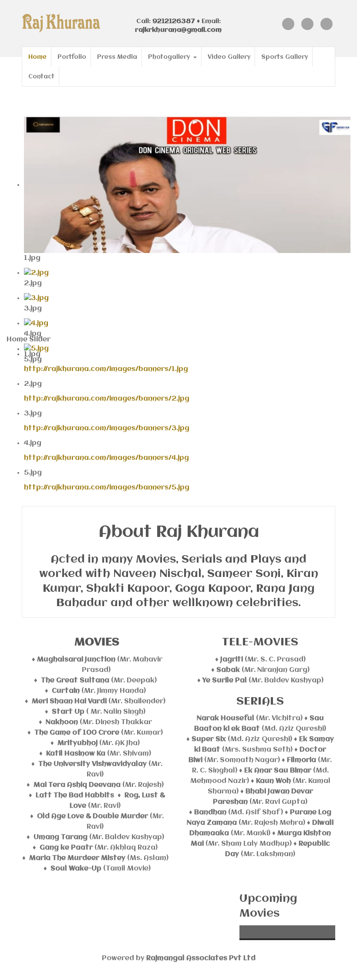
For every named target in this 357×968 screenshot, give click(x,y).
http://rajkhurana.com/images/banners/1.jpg (106, 369)
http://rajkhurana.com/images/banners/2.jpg (106, 398)
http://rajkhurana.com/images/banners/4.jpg (106, 458)
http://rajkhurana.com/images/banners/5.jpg (106, 487)
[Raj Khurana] (70, 23)
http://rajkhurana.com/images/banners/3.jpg (106, 428)
